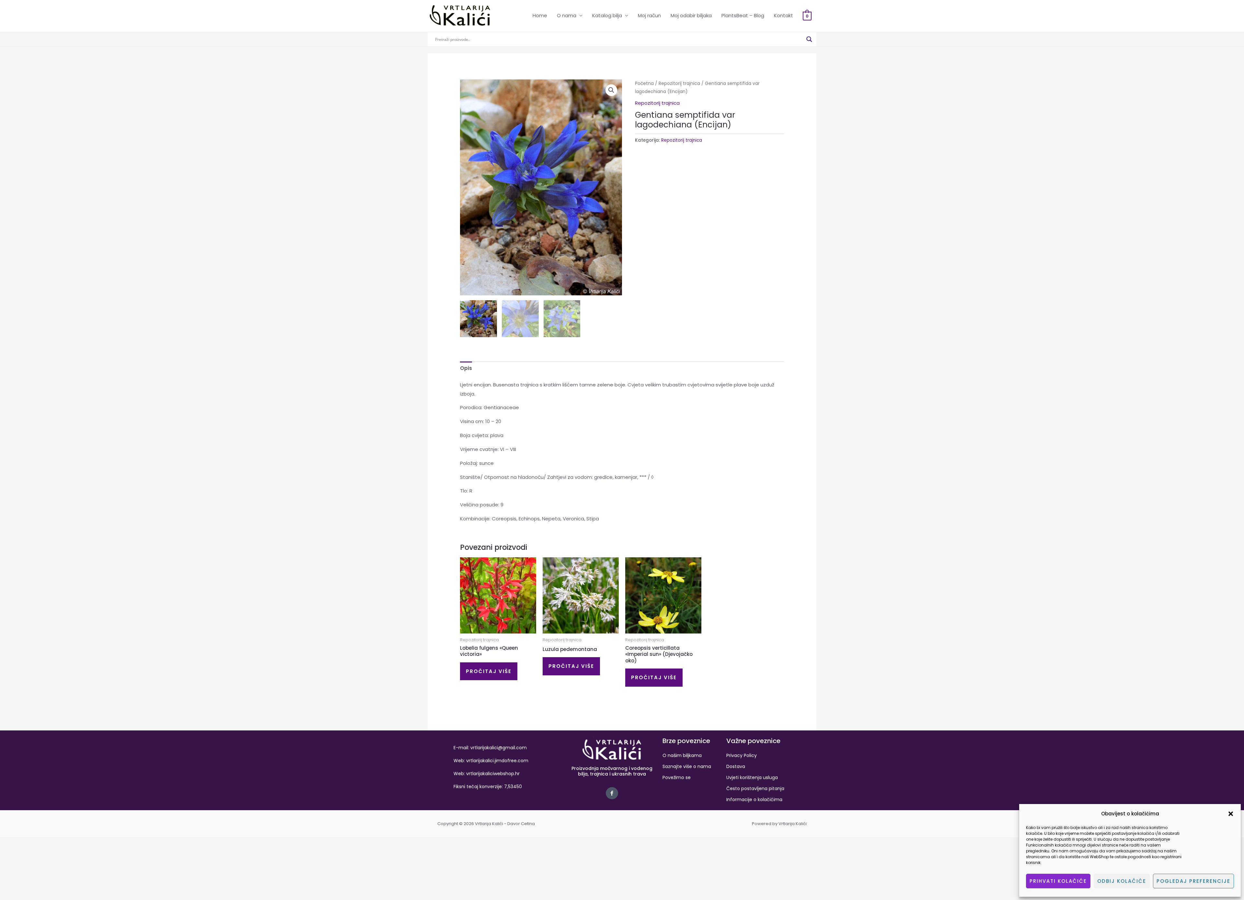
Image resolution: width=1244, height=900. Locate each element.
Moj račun (649, 15)
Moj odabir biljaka (691, 15)
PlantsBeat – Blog (742, 15)
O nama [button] (566, 15)
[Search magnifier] (809, 39)
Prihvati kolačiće (1058, 881)
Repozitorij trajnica (679, 83)
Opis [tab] (466, 368)
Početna (644, 83)
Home (540, 15)
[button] (1230, 814)
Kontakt (783, 15)
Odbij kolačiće (1121, 881)
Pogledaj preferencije (1193, 881)
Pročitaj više (489, 671)
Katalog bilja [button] (607, 15)
